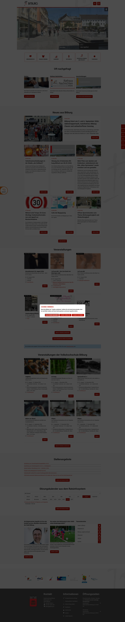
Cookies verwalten (65, 315)
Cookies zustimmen (78, 315)
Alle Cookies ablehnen (52, 315)
